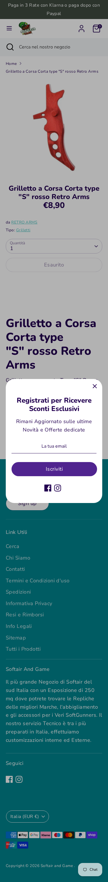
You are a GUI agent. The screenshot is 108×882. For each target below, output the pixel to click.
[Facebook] (47, 488)
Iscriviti (54, 469)
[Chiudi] (94, 386)
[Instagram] (57, 488)
